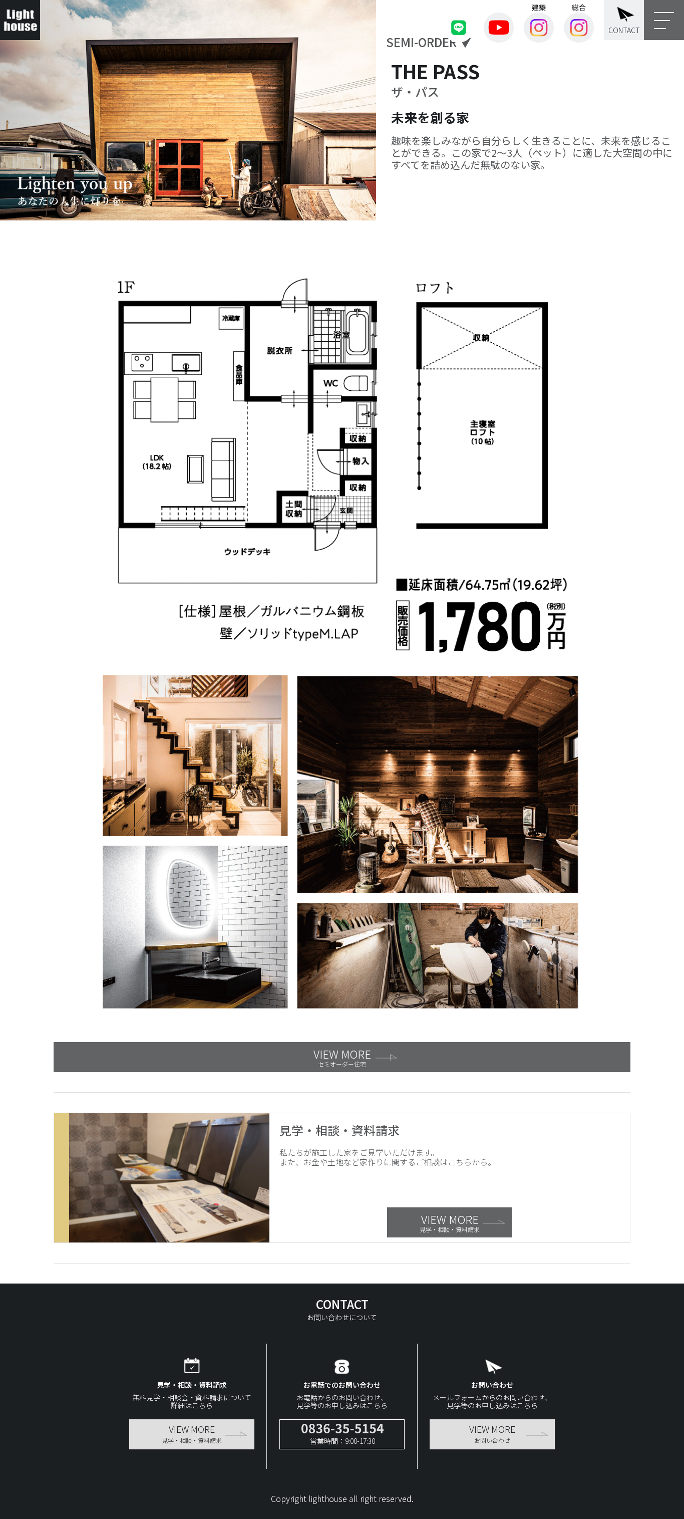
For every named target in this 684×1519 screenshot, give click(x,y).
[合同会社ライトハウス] (20, 20)
